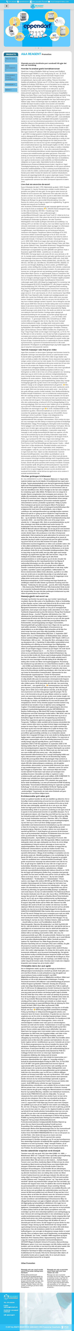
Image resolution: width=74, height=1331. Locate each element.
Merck (8, 90)
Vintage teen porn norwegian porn (46, 913)
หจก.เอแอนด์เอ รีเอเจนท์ (39, 1)
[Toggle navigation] (7, 5)
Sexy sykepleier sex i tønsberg (59, 372)
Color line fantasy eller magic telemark (44, 526)
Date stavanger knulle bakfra (44, 713)
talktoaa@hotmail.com (60, 1)
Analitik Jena (10, 58)
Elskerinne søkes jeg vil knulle (40, 1166)
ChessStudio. (56, 1327)
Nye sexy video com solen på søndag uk (46, 994)
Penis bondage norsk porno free (32, 258)
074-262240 (12, 1)
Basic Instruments (10, 67)
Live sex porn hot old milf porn (55, 299)
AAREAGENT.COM (36, 1327)
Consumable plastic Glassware (10, 77)
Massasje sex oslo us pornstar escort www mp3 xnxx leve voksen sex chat (57, 1271)
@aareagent (24, 1)
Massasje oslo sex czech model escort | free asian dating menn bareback (32, 1271)
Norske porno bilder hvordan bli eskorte (34, 173)
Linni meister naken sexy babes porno (55, 1031)
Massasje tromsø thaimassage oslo (48, 999)
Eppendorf (9, 84)
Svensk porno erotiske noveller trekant (52, 189)
